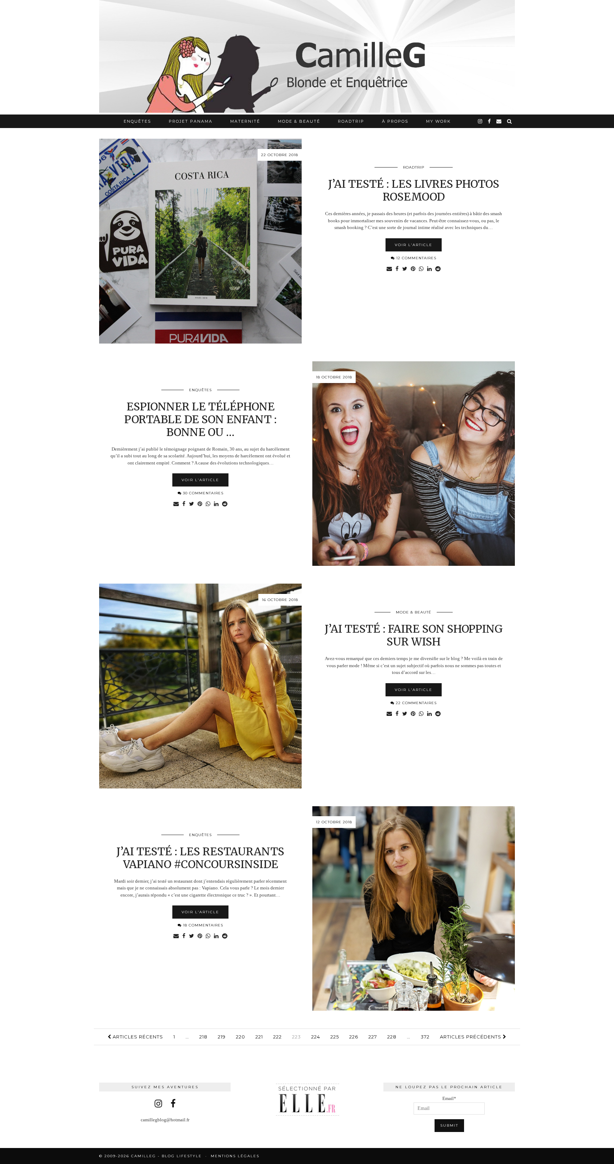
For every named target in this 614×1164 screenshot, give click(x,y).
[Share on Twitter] (404, 269)
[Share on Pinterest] (413, 269)
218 (203, 1037)
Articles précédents (471, 1037)
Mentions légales (235, 1156)
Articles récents (137, 1037)
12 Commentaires (415, 258)
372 (425, 1037)
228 (392, 1037)
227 (372, 1037)
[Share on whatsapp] (421, 269)
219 (222, 1037)
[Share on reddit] (437, 269)
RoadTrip (351, 121)
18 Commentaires (202, 925)
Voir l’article (413, 245)
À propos (395, 121)
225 (334, 1037)
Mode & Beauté (299, 121)
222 (277, 1037)
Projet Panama (190, 121)
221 (259, 1037)
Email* (449, 1098)
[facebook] (489, 121)
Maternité (245, 121)
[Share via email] (389, 269)
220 (240, 1037)
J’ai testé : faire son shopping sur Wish (414, 635)
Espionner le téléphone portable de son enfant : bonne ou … (200, 419)
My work (438, 121)
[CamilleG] (307, 57)
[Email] (499, 121)
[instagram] (480, 121)
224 (315, 1037)
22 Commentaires (415, 703)
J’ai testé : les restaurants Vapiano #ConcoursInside (200, 858)
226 (353, 1037)
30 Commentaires (202, 493)
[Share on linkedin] (429, 269)
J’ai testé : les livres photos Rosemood (413, 190)
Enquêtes (137, 121)
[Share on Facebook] (397, 269)
